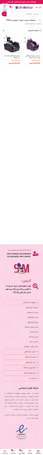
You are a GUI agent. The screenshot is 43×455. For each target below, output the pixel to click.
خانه (39, 20)
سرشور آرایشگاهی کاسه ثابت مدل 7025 (12, 57)
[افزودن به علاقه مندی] (25, 42)
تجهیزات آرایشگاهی (32, 307)
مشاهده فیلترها (33, 31)
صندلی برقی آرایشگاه (31, 327)
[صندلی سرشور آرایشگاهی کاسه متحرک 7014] (31, 44)
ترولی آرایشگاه (33, 337)
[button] (25, 38)
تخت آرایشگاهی (33, 317)
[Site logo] (24, 7)
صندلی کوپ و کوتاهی (31, 346)
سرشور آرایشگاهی (32, 322)
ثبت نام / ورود (4, 7)
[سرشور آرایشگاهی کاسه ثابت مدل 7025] (11, 44)
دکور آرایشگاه (34, 332)
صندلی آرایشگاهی (32, 312)
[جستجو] (4, 13)
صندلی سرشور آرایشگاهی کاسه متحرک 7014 (33, 57)
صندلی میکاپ (33, 342)
